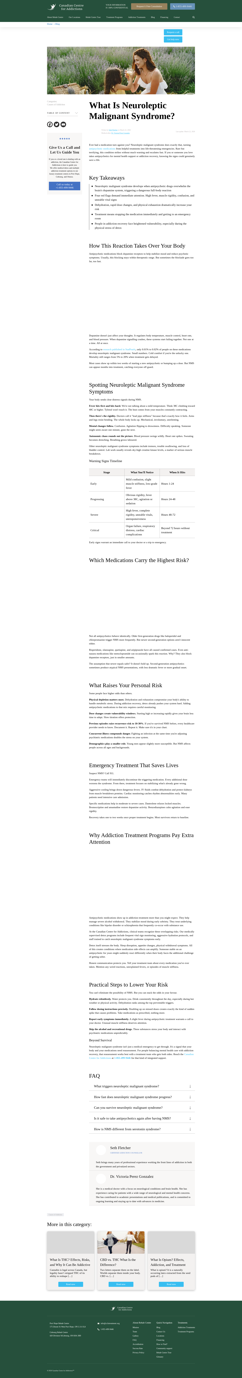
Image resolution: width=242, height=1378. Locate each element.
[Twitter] (56, 124)
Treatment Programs (114, 17)
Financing (164, 17)
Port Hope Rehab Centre (59, 1323)
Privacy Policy (138, 1353)
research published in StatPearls (119, 349)
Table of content (58, 113)
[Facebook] (50, 124)
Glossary (159, 1357)
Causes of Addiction (56, 104)
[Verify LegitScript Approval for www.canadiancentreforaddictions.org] (67, 1351)
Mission (136, 1327)
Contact (177, 17)
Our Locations (74, 17)
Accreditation (138, 1344)
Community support (164, 1348)
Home (50, 24)
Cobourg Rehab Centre (59, 1332)
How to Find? (161, 1344)
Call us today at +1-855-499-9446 (65, 186)
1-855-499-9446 (122, 1058)
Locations (160, 1336)
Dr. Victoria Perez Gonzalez (120, 133)
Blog (153, 17)
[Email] (63, 124)
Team (135, 1332)
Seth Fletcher (113, 130)
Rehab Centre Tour (93, 17)
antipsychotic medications (102, 148)
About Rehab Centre (55, 17)
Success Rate (138, 1348)
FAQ (134, 1340)
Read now (70, 1284)
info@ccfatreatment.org (110, 1323)
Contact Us (160, 1332)
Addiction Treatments (136, 17)
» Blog (57, 24)
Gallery (136, 1336)
